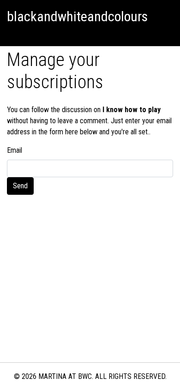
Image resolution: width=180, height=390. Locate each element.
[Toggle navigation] (11, 34)
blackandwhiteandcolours (77, 16)
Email (14, 150)
